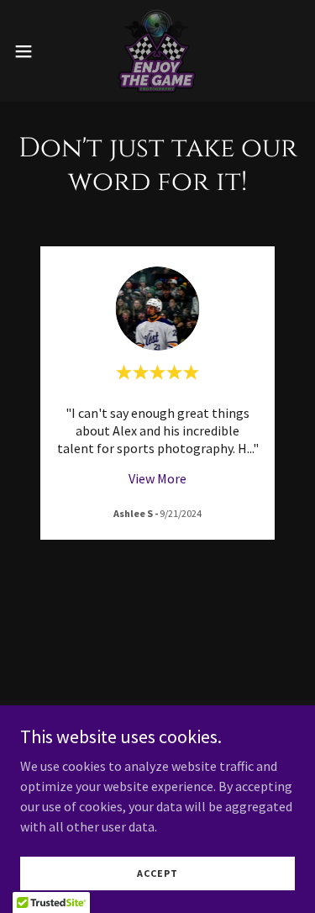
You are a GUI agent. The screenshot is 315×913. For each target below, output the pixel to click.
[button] (29, 51)
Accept (157, 873)
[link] (157, 51)
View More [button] (157, 478)
